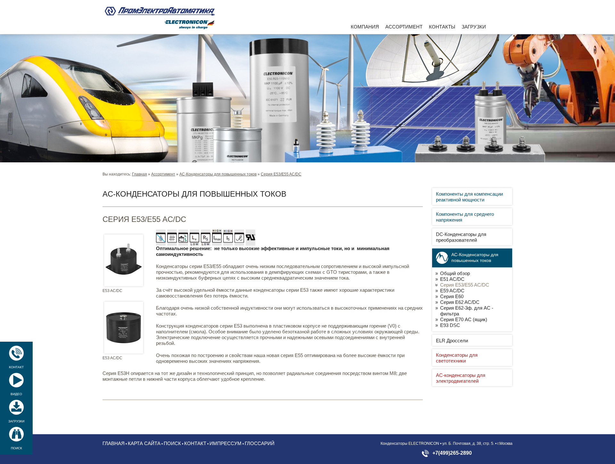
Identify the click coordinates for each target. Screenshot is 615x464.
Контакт (16, 367)
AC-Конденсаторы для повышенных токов (218, 174)
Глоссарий (260, 443)
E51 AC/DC (452, 279)
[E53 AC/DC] (123, 260)
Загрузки (474, 26)
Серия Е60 (451, 296)
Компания (365, 26)
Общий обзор (455, 273)
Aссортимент (403, 26)
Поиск (16, 448)
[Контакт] (16, 353)
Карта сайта (144, 443)
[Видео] (16, 380)
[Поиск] (16, 434)
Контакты (442, 26)
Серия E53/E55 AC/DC (281, 174)
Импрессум (225, 443)
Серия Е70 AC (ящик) (463, 319)
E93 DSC (450, 325)
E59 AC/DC (452, 290)
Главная (139, 174)
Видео (16, 394)
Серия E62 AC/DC (460, 302)
